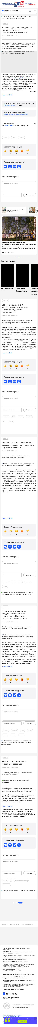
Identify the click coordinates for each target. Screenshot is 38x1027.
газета (13, 137)
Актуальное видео (28, 925)
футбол (30, 731)
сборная (5, 736)
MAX (11, 125)
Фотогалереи (14, 925)
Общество (5, 23)
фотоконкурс (6, 886)
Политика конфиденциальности (12, 1025)
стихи (13, 583)
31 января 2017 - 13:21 (7, 317)
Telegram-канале (10, 105)
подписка (21, 137)
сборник (5, 588)
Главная (4, 925)
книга (20, 583)
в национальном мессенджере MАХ (16, 113)
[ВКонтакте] (5, 166)
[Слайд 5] (23, 258)
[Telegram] (14, 166)
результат (21, 736)
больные (11, 422)
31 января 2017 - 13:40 (7, 35)
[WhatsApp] (19, 166)
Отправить (29, 195)
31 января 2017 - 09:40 (7, 768)
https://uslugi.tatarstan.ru (20, 78)
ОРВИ (13, 418)
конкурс (5, 881)
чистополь (5, 137)
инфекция (29, 418)
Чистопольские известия (21, 881)
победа (22, 731)
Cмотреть (22, 1022)
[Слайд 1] (14, 258)
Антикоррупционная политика (12, 1016)
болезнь (21, 418)
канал (7, 125)
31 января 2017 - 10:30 (7, 623)
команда (13, 736)
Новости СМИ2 (7, 95)
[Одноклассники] (10, 166)
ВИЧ (4, 422)
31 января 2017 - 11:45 (7, 452)
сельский (14, 731)
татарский (28, 583)
